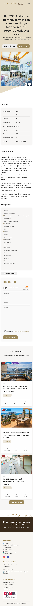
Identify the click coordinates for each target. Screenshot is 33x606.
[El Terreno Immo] (12, 3)
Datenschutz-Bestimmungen (21, 331)
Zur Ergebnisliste (17, 502)
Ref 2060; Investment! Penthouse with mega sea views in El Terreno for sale (16, 435)
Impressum (10, 603)
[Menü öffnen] (29, 3)
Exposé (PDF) (23, 46)
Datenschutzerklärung (20, 603)
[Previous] (26, 84)
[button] (3, 603)
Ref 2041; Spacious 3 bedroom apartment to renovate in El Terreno (14, 481)
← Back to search (9, 273)
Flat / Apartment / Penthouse (12, 37)
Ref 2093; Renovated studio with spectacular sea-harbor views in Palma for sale (15, 388)
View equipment (9, 46)
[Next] (29, 84)
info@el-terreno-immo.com (11, 545)
